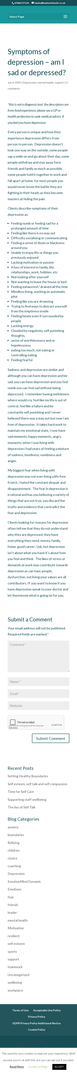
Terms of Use (20, 1010)
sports (12, 951)
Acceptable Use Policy (47, 1010)
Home (11, 26)
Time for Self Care (21, 792)
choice (12, 858)
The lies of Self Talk (22, 807)
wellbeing (15, 982)
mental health (46, 82)
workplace (15, 990)
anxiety (13, 827)
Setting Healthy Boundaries (28, 776)
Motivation (16, 928)
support (59, 82)
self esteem (16, 943)
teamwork (15, 967)
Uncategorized (18, 975)
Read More (17, 1066)
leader (12, 912)
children (14, 850)
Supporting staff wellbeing (27, 799)
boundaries (16, 835)
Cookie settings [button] (38, 1066)
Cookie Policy (36, 1029)
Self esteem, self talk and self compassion (37, 784)
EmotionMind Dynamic (24, 881)
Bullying (13, 843)
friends (13, 905)
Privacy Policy (36, 1016)
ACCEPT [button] (59, 1066)
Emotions (14, 889)
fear (11, 897)
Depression (29, 82)
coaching (14, 866)
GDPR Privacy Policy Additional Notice (36, 1023)
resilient (14, 936)
